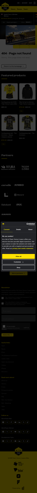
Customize (17, 262)
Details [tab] (18, 229)
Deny (18, 267)
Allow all (18, 256)
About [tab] (30, 229)
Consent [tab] (6, 229)
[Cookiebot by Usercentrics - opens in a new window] (26, 224)
